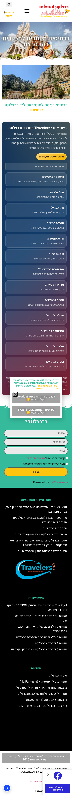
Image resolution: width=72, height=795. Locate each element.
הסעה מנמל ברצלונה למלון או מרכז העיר (42, 551)
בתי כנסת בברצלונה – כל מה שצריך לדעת (42, 706)
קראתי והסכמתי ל (45, 458)
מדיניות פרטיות (36, 781)
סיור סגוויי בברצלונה (55, 528)
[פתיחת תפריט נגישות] (7, 788)
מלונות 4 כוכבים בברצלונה (51, 643)
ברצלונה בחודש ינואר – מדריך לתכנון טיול (41, 687)
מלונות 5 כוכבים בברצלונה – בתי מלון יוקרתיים (39, 649)
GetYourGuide (59, 482)
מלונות (9, 16)
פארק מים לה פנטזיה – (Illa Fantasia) (43, 681)
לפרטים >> (36, 110)
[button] (27, 11)
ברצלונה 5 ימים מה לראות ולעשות (46, 700)
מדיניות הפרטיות (35, 458)
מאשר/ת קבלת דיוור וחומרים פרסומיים (44, 464)
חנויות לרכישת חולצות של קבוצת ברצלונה (41, 693)
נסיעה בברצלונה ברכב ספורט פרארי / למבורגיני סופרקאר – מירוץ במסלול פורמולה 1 (38, 542)
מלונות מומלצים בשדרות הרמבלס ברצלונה (41, 637)
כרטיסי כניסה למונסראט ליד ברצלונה (36, 105)
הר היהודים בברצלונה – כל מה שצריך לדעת (41, 534)
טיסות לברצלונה (57, 675)
